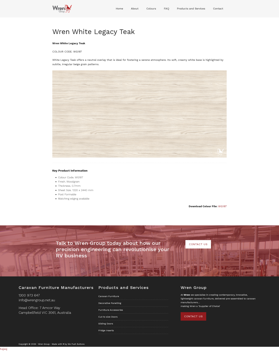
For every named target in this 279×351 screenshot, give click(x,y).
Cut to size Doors (108, 316)
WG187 (222, 206)
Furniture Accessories (110, 310)
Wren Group (65, 8)
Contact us (193, 316)
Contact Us (198, 244)
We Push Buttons (76, 344)
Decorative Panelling (109, 303)
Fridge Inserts (106, 330)
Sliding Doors (105, 323)
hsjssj (3, 348)
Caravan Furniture (108, 296)
